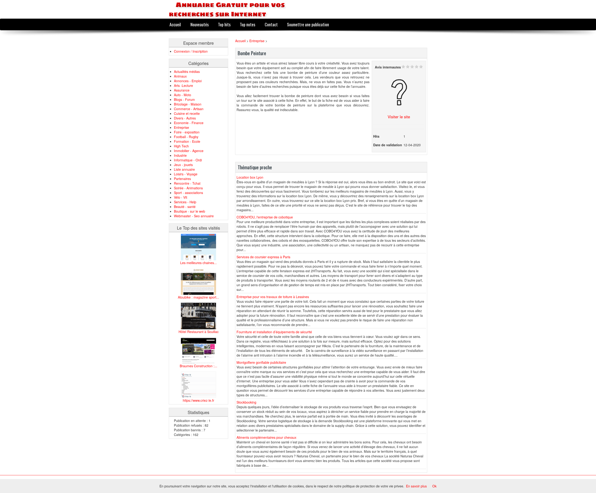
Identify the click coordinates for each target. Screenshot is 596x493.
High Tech (181, 146)
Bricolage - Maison (187, 104)
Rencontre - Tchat (187, 183)
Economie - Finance (188, 122)
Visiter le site (399, 116)
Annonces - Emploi (188, 80)
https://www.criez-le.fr (198, 400)
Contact (271, 24)
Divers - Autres (185, 118)
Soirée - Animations (188, 188)
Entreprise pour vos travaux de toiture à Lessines (273, 296)
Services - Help (185, 202)
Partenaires (182, 178)
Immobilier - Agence (188, 150)
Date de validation (387, 145)
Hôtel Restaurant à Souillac (199, 331)
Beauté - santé (185, 206)
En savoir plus (416, 486)
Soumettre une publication (308, 24)
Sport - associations (188, 192)
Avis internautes (388, 67)
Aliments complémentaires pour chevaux (266, 437)
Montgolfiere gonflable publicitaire (261, 362)
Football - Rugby (186, 136)
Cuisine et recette (187, 113)
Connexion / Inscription (191, 51)
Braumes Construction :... (198, 366)
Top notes (247, 24)
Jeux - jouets (183, 164)
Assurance (182, 90)
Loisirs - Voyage (185, 174)
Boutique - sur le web (189, 211)
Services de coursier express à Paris (263, 257)
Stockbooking (246, 402)
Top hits (224, 24)
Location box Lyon (250, 177)
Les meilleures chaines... (198, 262)
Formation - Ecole (187, 141)
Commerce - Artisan (188, 108)
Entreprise (181, 127)
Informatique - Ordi (188, 160)
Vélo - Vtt (180, 197)
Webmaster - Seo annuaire (194, 216)
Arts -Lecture (183, 85)
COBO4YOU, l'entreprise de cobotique (265, 217)
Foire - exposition (187, 132)
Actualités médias (187, 71)
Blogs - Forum (184, 99)
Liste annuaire (184, 169)
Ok (434, 486)
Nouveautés (199, 24)
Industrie (180, 155)
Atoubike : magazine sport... (198, 297)
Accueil (175, 24)
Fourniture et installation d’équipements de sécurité (274, 332)
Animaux (180, 76)
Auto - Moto (182, 94)
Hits (376, 136)
